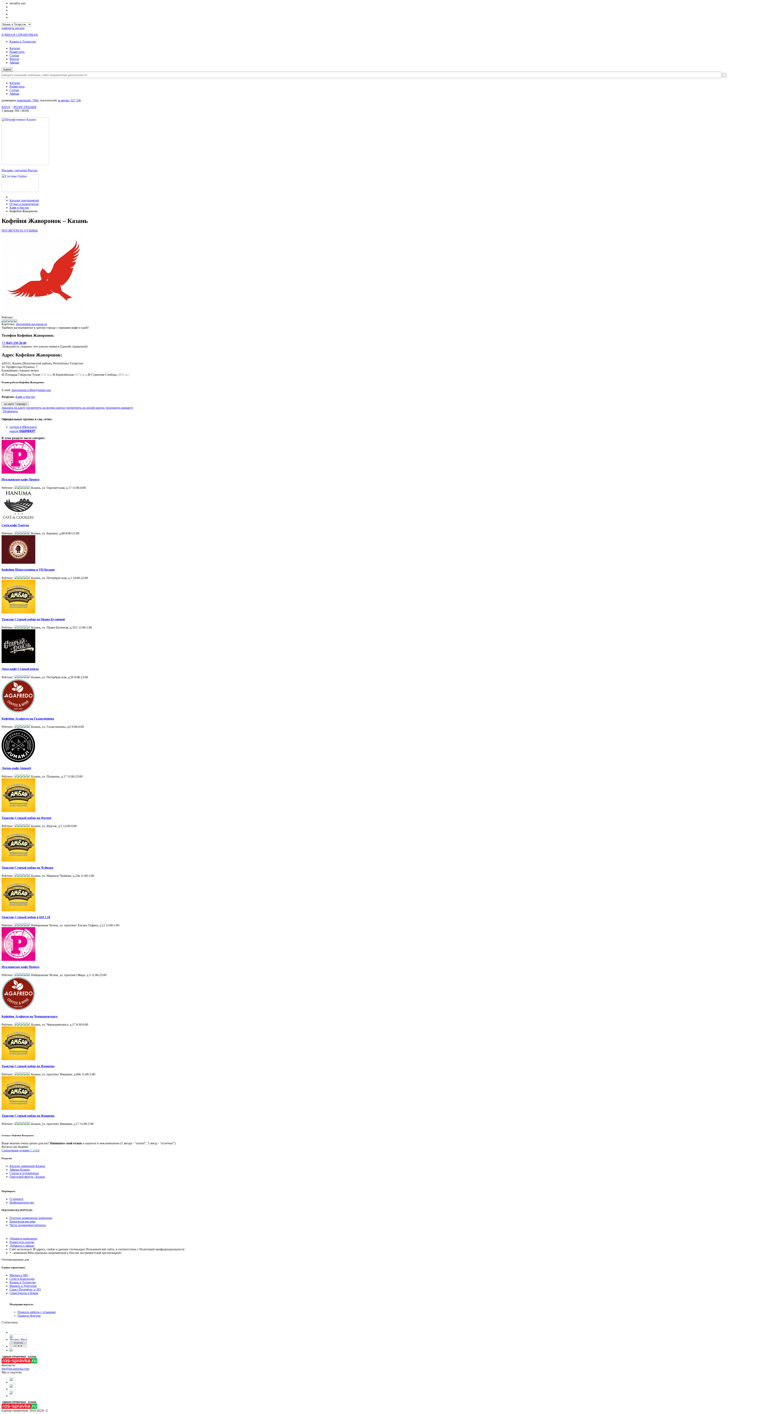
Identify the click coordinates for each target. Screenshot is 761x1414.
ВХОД (6, 107)
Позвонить (10, 411)
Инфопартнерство (22, 1202)
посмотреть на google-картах (85, 407)
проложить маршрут (119, 407)
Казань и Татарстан (23, 41)
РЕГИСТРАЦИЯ (24, 107)
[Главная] (11, 197)
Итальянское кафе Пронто (20, 479)
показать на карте (13, 407)
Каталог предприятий (24, 200)
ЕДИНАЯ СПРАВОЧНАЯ (20, 34)
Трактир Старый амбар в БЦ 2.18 (26, 917)
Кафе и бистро (19, 207)
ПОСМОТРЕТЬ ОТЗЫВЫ (20, 230)
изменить (13, 28)
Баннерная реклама (22, 1221)
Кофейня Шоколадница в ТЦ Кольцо (28, 569)
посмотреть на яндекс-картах (45, 407)
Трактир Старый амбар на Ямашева (28, 1066)
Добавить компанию (23, 1238)
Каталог (15, 48)
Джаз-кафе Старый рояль (20, 669)
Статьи (14, 55)
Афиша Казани (20, 1169)
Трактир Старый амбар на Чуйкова (27, 867)
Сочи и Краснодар (22, 1278)
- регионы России (19, 170)
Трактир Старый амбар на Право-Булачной (33, 619)
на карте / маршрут (15, 403)
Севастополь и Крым (24, 1293)
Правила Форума (29, 1315)
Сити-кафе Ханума (15, 525)
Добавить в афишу (22, 1245)
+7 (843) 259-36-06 (14, 343)
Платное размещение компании (31, 1218)
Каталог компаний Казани (27, 1166)
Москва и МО (19, 1275)
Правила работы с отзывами (36, 1312)
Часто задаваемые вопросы (28, 1225)
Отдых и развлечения (24, 204)
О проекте (16, 1199)
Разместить (17, 52)
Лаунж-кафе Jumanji (16, 768)
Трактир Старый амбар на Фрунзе (26, 818)
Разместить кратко (22, 1242)
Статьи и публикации (24, 1173)
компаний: (27, 100)
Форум (14, 59)
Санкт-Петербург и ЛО (25, 1289)
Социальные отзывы (21, 1150)
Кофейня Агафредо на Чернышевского (29, 1016)
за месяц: (69, 100)
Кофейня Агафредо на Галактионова (28, 718)
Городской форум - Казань (27, 1176)
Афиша (14, 62)
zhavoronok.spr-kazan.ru (31, 324)
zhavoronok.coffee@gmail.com (31, 390)
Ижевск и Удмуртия (23, 1286)
